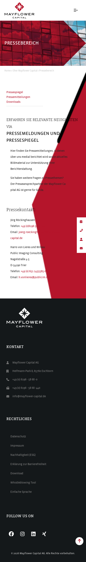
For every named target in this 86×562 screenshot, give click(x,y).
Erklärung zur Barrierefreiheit (28, 464)
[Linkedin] (33, 534)
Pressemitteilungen (18, 97)
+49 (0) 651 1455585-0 (33, 271)
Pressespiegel (14, 92)
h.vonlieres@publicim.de (34, 277)
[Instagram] (22, 534)
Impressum (17, 445)
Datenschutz (18, 436)
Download (16, 473)
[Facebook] (11, 534)
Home (7, 71)
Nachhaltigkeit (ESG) (23, 455)
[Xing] (44, 534)
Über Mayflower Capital (25, 71)
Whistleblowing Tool (23, 482)
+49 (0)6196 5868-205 (33, 226)
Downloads (13, 102)
